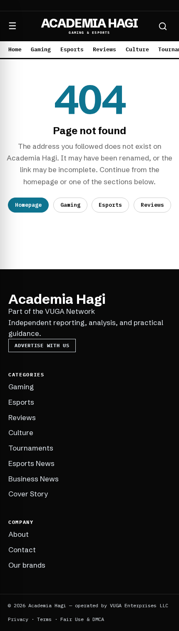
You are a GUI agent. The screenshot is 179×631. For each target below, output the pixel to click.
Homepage (28, 204)
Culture (137, 49)
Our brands (26, 565)
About (18, 534)
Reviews (104, 49)
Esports (72, 49)
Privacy (18, 619)
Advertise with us (42, 345)
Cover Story (28, 493)
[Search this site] (163, 26)
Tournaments (30, 447)
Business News (33, 478)
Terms (44, 619)
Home (15, 49)
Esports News (31, 463)
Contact (22, 549)
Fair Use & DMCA (82, 619)
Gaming (41, 49)
